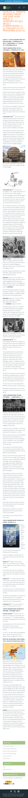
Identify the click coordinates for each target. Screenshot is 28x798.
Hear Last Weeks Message (9, 753)
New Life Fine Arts (7, 769)
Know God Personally (8, 746)
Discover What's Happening (9, 751)
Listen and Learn (7, 756)
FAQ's (4, 767)
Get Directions (6, 758)
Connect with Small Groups (9, 748)
